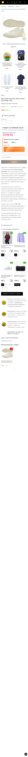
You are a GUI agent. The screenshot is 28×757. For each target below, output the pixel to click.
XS (2, 254)
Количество (4, 119)
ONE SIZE (17, 284)
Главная (3, 6)
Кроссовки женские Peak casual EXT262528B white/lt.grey (6, 276)
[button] (25, 2)
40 (6, 287)
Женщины (11, 6)
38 (9, 284)
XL (5, 258)
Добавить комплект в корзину (12, 294)
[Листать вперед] (15, 369)
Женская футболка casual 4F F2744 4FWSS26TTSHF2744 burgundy (7, 246)
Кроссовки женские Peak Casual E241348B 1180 (13, 10)
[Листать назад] (12, 369)
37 (6, 284)
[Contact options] (25, 754)
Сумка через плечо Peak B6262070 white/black (20, 276)
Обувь (17, 6)
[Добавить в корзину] (11, 251)
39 (2, 287)
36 (2, 284)
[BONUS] (14, 2)
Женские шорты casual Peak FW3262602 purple (19, 246)
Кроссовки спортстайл (12, 103)
